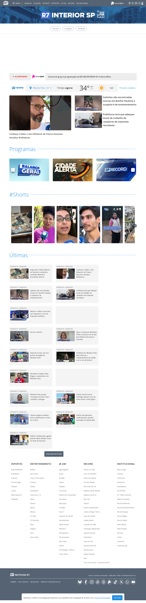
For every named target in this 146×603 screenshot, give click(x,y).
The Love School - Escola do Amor (96, 562)
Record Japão (122, 516)
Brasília (28, 3)
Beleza (32, 469)
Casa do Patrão (89, 516)
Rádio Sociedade (123, 499)
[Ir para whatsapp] (127, 582)
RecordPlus (121, 491)
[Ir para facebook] (129, 3)
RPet (32, 524)
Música (32, 512)
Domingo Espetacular (92, 529)
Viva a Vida (34, 537)
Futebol (14, 486)
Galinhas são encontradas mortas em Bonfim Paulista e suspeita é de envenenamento (119, 101)
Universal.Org (122, 546)
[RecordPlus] (117, 3)
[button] (13, 170)
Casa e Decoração (37, 478)
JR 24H (63, 3)
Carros (61, 482)
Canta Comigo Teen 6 (92, 512)
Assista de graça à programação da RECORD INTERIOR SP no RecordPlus (79, 76)
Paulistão (14, 499)
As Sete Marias (89, 482)
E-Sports (14, 478)
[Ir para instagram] (136, 3)
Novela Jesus (88, 550)
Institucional (126, 463)
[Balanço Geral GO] (29, 169)
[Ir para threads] (103, 582)
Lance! (13, 491)
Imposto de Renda (66, 516)
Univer (119, 537)
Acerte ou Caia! (89, 469)
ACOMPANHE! (21, 76)
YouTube (55, 29)
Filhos (32, 499)
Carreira (120, 474)
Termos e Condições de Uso (50, 582)
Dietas (32, 486)
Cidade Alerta (89, 520)
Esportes (55, 3)
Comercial (121, 478)
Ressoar (120, 533)
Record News (82, 3)
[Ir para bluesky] (79, 582)
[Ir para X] (132, 3)
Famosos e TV (35, 495)
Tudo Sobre (63, 554)
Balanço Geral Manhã (92, 491)
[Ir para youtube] (133, 582)
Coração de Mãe (90, 524)
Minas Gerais (64, 524)
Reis (85, 558)
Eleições (37, 3)
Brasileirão (15, 474)
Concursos (63, 491)
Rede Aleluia (121, 524)
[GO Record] (116, 169)
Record (71, 3)
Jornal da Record (90, 546)
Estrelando (34, 491)
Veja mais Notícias (54, 454)
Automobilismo (16, 469)
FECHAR (117, 597)
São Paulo (63, 541)
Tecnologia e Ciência (66, 550)
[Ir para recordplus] (109, 582)
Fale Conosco (23, 582)
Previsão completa (127, 88)
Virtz (31, 533)
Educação (62, 503)
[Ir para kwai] (97, 582)
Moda (32, 508)
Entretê (46, 3)
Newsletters (121, 486)
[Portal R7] (6, 3)
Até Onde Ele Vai (90, 486)
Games (32, 503)
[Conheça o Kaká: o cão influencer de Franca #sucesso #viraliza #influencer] (40, 112)
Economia (62, 499)
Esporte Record (89, 533)
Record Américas (123, 503)
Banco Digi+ (121, 469)
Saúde (61, 546)
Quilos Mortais (89, 554)
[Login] (142, 3)
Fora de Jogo (16, 482)
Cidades (62, 486)
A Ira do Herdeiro (90, 474)
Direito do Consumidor (67, 495)
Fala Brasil (87, 537)
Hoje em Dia (88, 541)
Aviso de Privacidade (102, 598)
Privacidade (34, 582)
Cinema (33, 482)
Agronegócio (64, 469)
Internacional (64, 520)
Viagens (33, 529)
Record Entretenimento (125, 508)
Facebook (81, 29)
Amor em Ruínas (90, 478)
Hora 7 (61, 512)
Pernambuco (64, 533)
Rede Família (122, 529)
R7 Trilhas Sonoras (124, 495)
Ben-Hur (87, 499)
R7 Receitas (34, 520)
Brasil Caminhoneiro (91, 508)
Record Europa (122, 512)
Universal (120, 541)
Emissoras (121, 482)
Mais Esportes (16, 495)
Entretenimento (40, 463)
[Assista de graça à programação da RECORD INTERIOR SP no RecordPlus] (38, 77)
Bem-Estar (34, 474)
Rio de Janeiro (64, 537)
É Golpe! (62, 508)
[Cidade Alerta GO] (73, 169)
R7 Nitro (33, 516)
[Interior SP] (73, 15)
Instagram (68, 29)
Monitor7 (62, 529)
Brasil (61, 474)
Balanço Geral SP (90, 495)
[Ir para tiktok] (115, 582)
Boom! (86, 503)
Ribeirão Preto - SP (41, 88)
